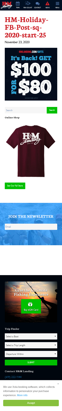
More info (22, 395)
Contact (37, 8)
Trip (18, 8)
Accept (31, 403)
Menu (57, 8)
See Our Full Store (15, 185)
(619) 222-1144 (13, 377)
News (47, 8)
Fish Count (28, 8)
